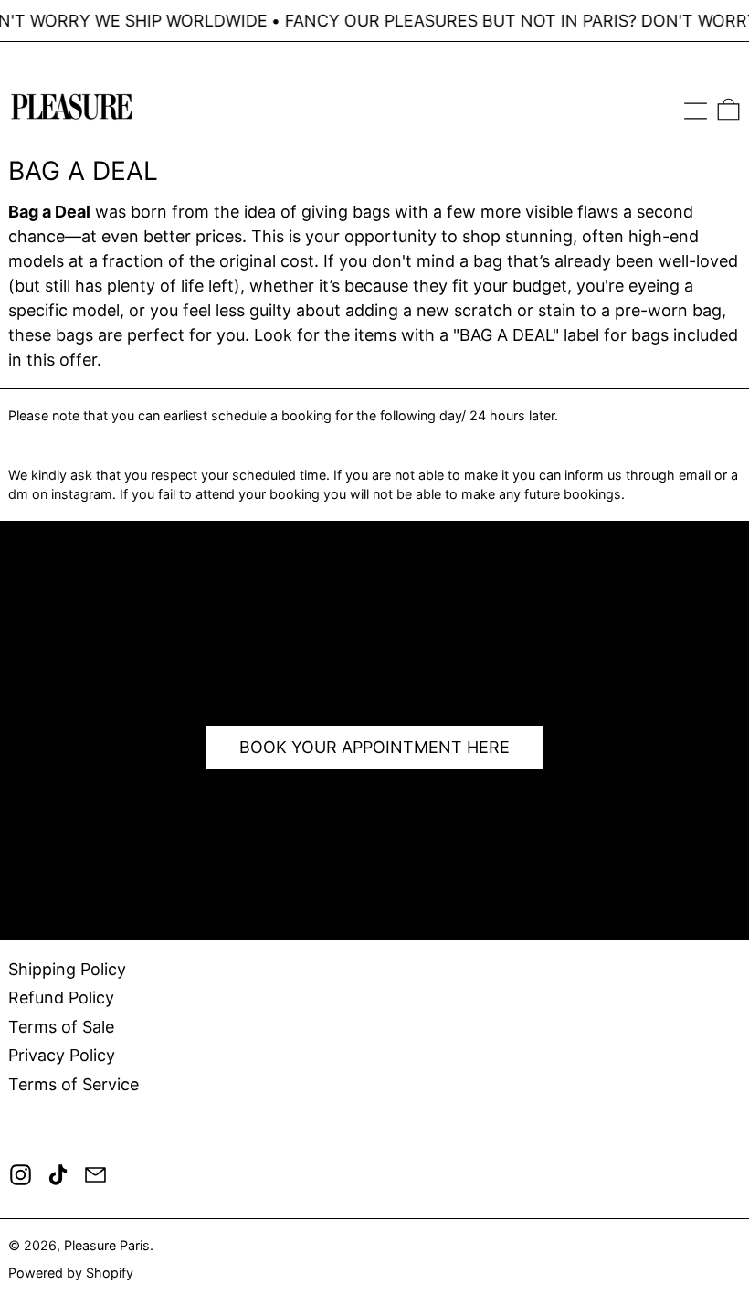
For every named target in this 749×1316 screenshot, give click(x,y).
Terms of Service (73, 1084)
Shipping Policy (67, 969)
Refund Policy (61, 997)
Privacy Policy (61, 1055)
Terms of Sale (61, 1026)
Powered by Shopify (70, 1272)
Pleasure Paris (107, 1245)
